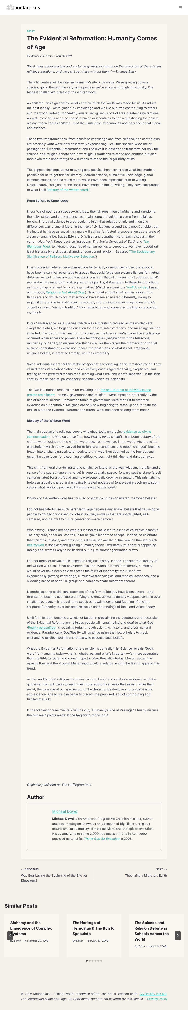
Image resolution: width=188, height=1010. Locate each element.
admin (17, 940)
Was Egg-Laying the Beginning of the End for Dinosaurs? (54, 875)
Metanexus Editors (42, 56)
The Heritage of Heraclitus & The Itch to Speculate (93, 928)
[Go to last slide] (10, 935)
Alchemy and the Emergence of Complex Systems (31, 928)
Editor (79, 940)
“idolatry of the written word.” (68, 190)
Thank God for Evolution (102, 838)
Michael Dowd (64, 811)
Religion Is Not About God (65, 292)
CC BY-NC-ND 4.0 (153, 994)
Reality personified (41, 627)
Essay (31, 31)
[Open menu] (180, 7)
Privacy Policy (157, 999)
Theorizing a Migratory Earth (146, 872)
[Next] (178, 935)
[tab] (87, 961)
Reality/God (35, 545)
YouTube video (137, 287)
